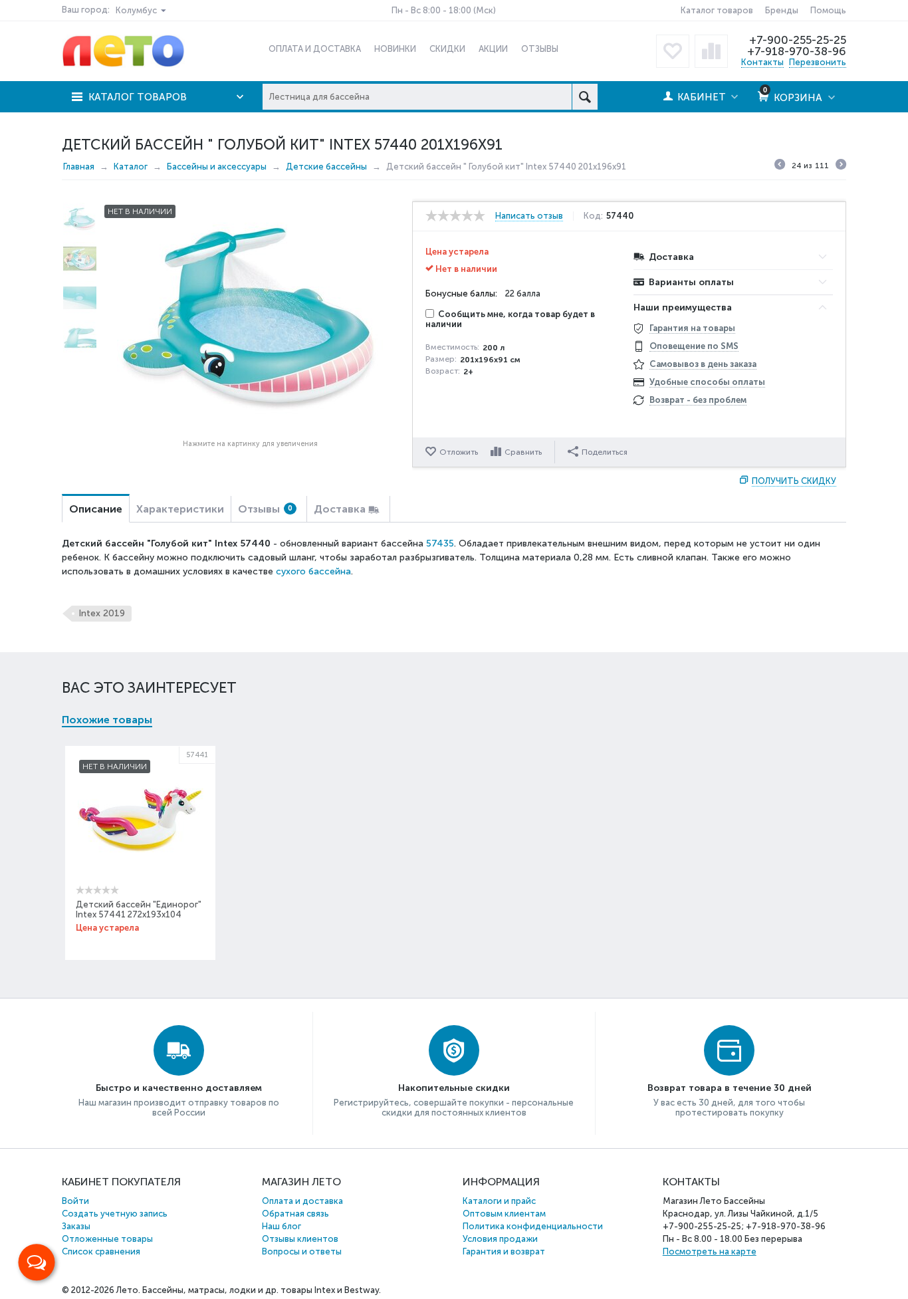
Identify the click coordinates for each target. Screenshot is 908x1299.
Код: (593, 216)
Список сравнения (101, 1251)
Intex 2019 (101, 613)
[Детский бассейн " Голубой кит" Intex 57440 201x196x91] (250, 317)
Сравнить (523, 452)
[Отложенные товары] (672, 51)
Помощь (828, 10)
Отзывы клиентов (300, 1239)
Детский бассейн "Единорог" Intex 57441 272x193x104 (138, 909)
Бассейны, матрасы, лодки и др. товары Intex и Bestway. (261, 1290)
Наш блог (281, 1226)
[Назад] (779, 166)
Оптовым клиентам (504, 1214)
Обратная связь (295, 1214)
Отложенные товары (107, 1239)
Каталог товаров (717, 10)
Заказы (76, 1226)
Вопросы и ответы (302, 1251)
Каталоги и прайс (499, 1201)
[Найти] (585, 97)
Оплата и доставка (302, 1201)
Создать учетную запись (115, 1214)
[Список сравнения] (711, 51)
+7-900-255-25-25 (797, 40)
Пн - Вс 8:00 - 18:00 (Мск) (444, 10)
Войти (75, 1201)
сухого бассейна (313, 571)
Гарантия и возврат (504, 1251)
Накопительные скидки (454, 1088)
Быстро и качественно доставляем (179, 1088)
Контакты (762, 62)
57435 (440, 543)
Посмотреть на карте (709, 1251)
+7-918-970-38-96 (796, 51)
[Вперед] (841, 166)
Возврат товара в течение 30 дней (729, 1088)
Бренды (781, 10)
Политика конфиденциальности (533, 1226)
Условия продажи (500, 1239)
